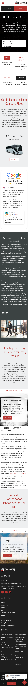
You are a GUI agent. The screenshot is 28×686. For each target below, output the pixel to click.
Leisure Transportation (21, 644)
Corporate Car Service (7, 654)
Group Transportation (6, 661)
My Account (7, 8)
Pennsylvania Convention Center (18, 475)
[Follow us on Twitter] (6, 598)
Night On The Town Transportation (20, 647)
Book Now (20, 8)
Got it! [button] (4, 683)
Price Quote (7, 78)
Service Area (4, 612)
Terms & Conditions (6, 627)
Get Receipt (21, 78)
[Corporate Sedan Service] (21, 2)
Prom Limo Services (20, 651)
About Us (3, 624)
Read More (14, 159)
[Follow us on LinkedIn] (10, 598)
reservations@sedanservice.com (12, 590)
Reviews (3, 614)
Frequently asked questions (8, 632)
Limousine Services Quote (8, 619)
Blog (2, 617)
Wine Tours (18, 671)
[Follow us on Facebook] (2, 598)
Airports (3, 609)
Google (16, 214)
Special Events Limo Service (20, 654)
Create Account (21, 59)
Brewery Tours (5, 646)
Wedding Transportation (19, 667)
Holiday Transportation (7, 666)
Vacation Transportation (19, 663)
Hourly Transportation (20, 641)
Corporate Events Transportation (5, 657)
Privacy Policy (5, 629)
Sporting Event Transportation (19, 658)
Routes (3, 622)
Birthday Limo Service (7, 644)
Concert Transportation (7, 651)
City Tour (3, 649)
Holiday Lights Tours (6, 663)
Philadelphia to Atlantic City (13, 299)
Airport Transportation (6, 641)
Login (7, 58)
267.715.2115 (6, 587)
